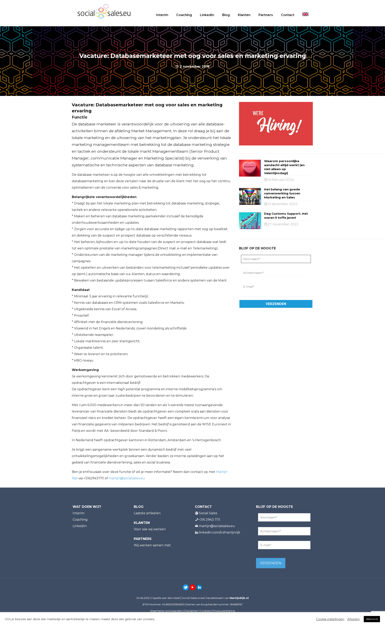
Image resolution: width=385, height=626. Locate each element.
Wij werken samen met (152, 545)
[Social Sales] (104, 11)
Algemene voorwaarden (166, 610)
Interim (78, 513)
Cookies (205, 610)
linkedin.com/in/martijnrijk (219, 532)
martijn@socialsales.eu (127, 478)
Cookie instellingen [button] (330, 619)
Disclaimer (191, 610)
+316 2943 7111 (209, 519)
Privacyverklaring (223, 610)
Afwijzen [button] (353, 619)
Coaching (80, 519)
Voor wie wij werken (150, 529)
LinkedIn (80, 526)
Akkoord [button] (372, 619)
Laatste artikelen (147, 513)
